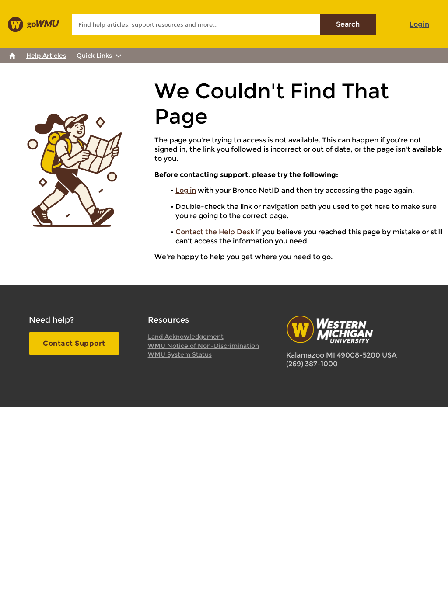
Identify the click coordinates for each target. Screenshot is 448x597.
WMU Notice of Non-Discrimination (203, 346)
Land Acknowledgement (186, 336)
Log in (185, 190)
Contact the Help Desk (214, 232)
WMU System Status (180, 354)
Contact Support (74, 343)
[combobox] (224, 24)
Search (348, 24)
